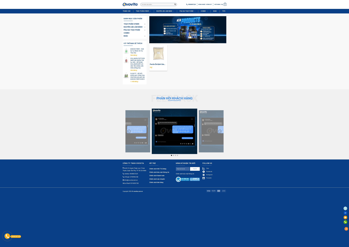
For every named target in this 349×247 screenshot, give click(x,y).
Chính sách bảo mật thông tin (159, 172)
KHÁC (215, 11)
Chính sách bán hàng (156, 182)
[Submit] (175, 4)
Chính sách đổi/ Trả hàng (157, 169)
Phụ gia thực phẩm (186, 11)
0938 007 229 (16, 236)
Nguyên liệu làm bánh (164, 11)
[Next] (220, 131)
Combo (203, 11)
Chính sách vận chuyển (157, 179)
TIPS (223, 11)
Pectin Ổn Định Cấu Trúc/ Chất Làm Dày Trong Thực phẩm (157, 64)
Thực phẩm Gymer (142, 11)
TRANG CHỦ (126, 11)
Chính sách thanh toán (156, 175)
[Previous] (129, 131)
